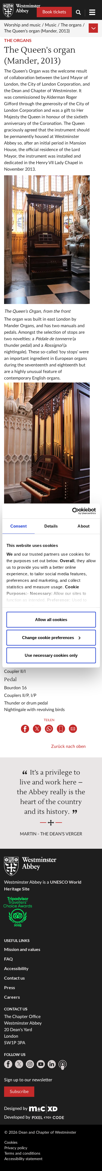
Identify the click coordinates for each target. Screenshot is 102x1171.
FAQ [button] (8, 958)
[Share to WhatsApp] (49, 729)
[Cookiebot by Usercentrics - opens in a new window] (73, 510)
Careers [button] (12, 997)
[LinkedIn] (52, 1064)
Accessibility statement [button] (23, 1159)
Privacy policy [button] (15, 1148)
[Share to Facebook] (25, 729)
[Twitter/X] (19, 1064)
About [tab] (83, 526)
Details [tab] (51, 526)
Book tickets (54, 12)
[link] (43, 1108)
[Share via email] (73, 729)
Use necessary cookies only (51, 655)
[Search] (80, 13)
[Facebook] (8, 1064)
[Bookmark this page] (61, 729)
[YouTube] (41, 1064)
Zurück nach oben (68, 746)
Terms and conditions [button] (22, 1153)
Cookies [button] (10, 1143)
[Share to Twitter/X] (37, 729)
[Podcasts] (62, 1065)
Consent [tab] (18, 526)
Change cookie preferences (48, 637)
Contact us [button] (14, 977)
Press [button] (9, 987)
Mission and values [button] (22, 949)
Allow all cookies (51, 619)
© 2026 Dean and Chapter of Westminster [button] (40, 1132)
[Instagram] (30, 1064)
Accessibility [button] (16, 968)
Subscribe (19, 1091)
